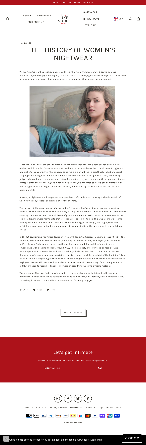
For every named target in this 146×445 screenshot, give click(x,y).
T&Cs (118, 407)
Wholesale (90, 407)
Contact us (41, 407)
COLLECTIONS (36, 22)
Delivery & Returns (58, 407)
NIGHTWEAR (43, 15)
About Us (29, 407)
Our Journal (74, 312)
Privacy (109, 407)
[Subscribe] (99, 368)
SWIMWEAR (90, 12)
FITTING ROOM (90, 18)
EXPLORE (90, 25)
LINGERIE (26, 15)
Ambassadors (76, 407)
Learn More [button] (96, 440)
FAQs (101, 407)
